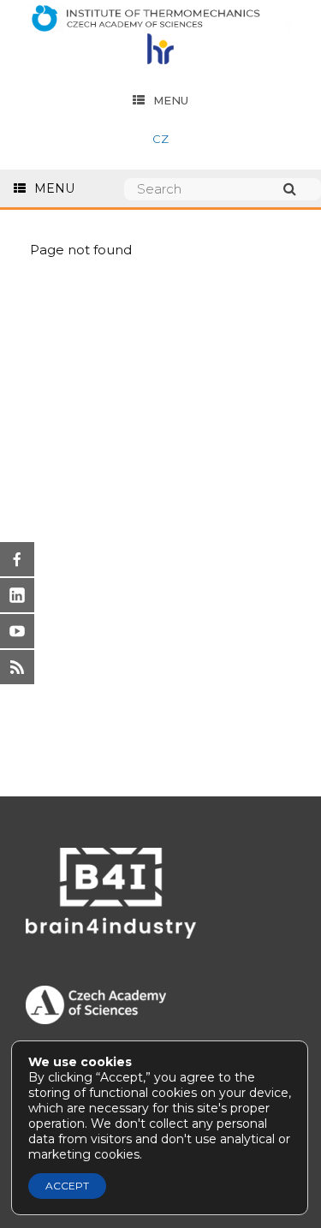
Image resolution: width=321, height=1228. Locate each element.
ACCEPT (67, 1185)
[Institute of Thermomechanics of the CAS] (160, 18)
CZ (160, 139)
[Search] (298, 189)
